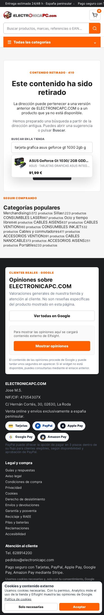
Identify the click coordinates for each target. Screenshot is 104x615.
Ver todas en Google (52, 316)
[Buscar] (94, 28)
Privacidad (13, 487)
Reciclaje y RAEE (18, 516)
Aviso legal (13, 476)
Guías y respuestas (20, 470)
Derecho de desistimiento (25, 499)
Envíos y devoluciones (22, 505)
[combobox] (46, 28)
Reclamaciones (17, 528)
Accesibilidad (15, 534)
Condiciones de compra (23, 482)
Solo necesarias (31, 607)
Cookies (11, 493)
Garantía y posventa (21, 511)
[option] (52, 166)
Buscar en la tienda (28, 139)
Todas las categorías (52, 42)
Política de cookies (18, 599)
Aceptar (79, 607)
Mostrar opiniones (52, 346)
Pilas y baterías (17, 522)
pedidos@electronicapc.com (29, 560)
